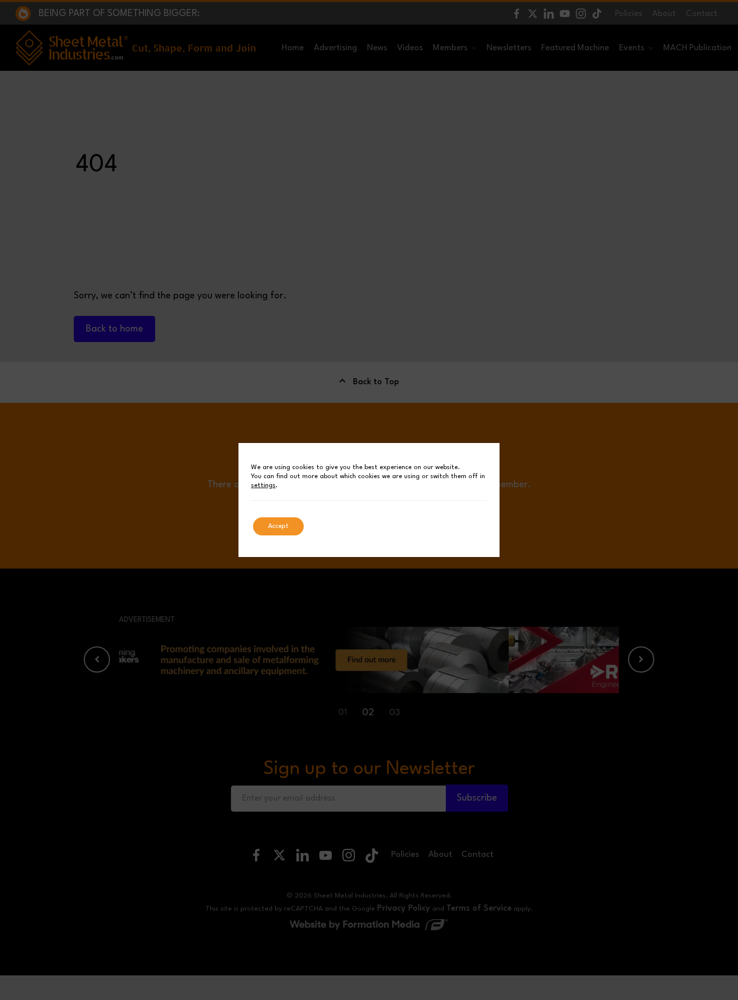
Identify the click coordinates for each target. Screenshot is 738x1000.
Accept (278, 526)
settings (263, 485)
